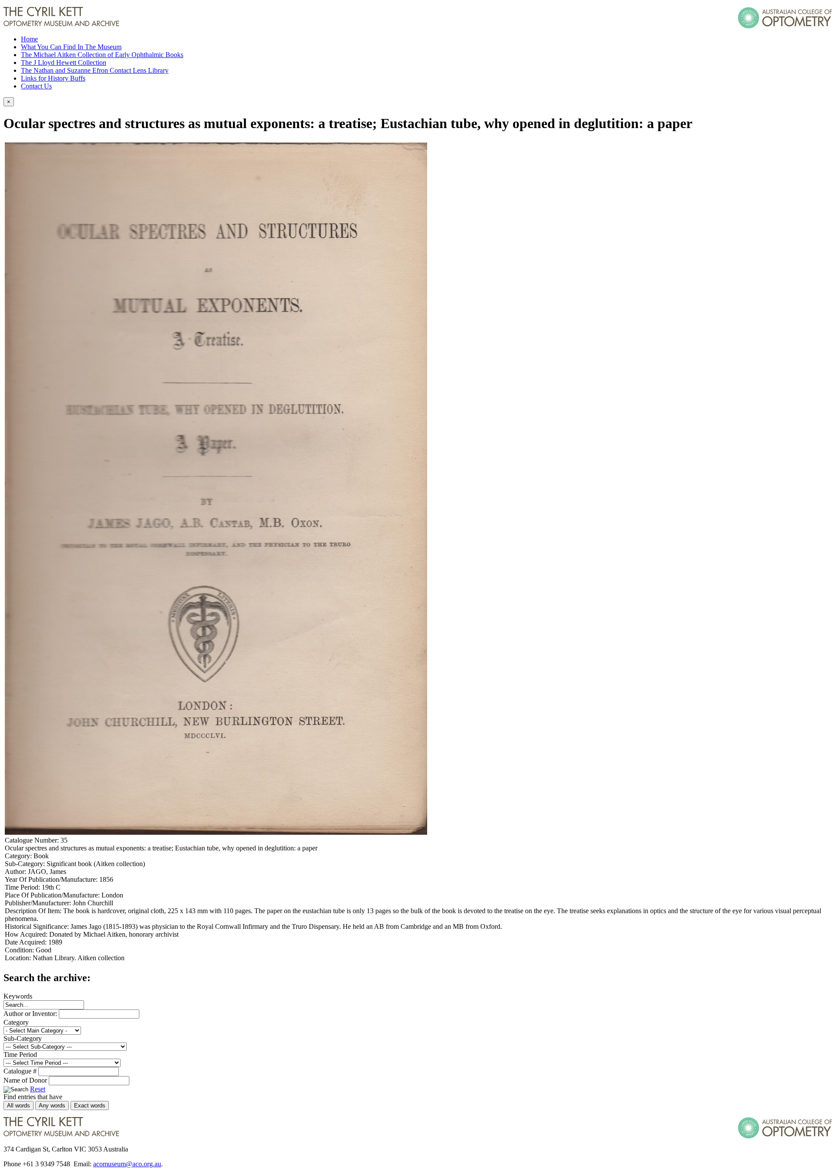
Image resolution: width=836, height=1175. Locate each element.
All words (18, 1105)
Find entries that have (32, 1097)
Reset (37, 1089)
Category (16, 1022)
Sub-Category (22, 1038)
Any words (52, 1105)
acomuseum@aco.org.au (127, 1164)
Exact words (89, 1105)
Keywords (17, 996)
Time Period (20, 1054)
